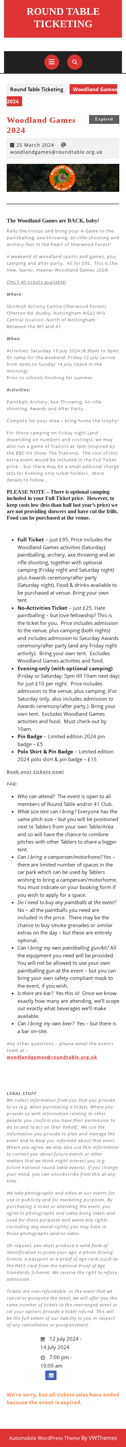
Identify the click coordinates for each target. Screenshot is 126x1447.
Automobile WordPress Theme (44, 1438)
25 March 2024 (35, 145)
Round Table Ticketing (36, 89)
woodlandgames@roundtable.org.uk (56, 152)
